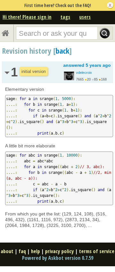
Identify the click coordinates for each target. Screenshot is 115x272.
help (35, 251)
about (7, 251)
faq (22, 251)
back (62, 50)
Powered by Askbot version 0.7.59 (57, 257)
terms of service (96, 251)
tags (65, 16)
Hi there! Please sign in (27, 16)
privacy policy (59, 251)
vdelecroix (84, 72)
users (85, 16)
